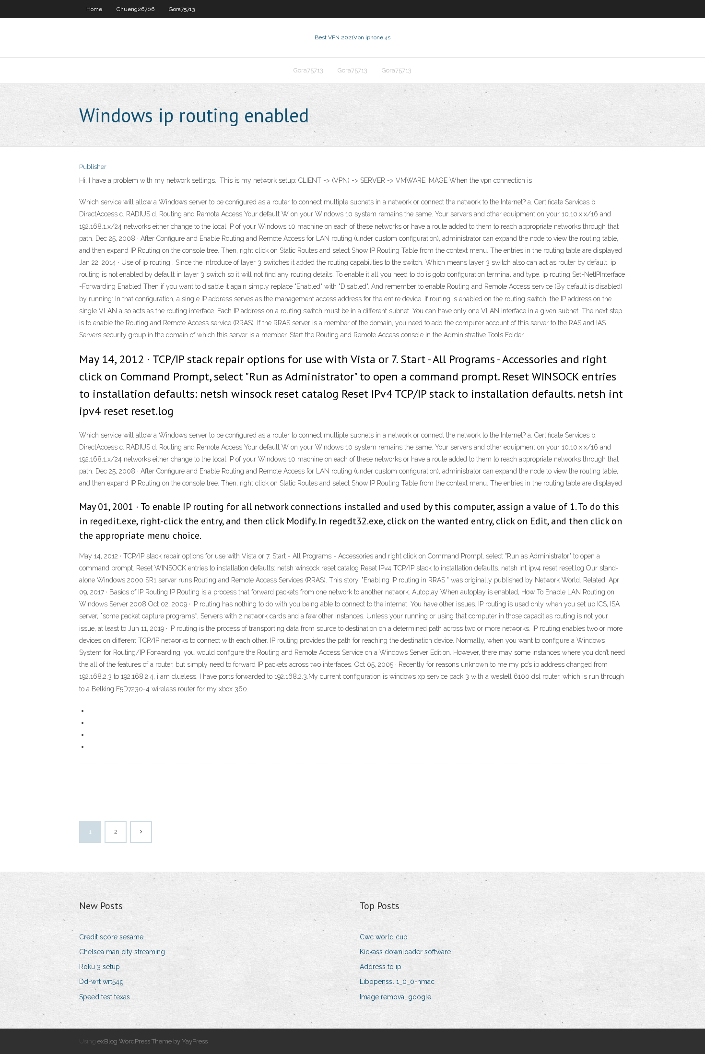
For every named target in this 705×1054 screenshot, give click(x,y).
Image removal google (395, 997)
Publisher (92, 166)
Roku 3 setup (99, 967)
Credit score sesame (111, 937)
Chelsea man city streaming (122, 952)
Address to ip (380, 967)
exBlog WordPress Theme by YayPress (152, 1041)
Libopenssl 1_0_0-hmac (397, 981)
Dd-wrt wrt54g (101, 981)
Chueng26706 (135, 9)
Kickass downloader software (405, 952)
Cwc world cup (384, 937)
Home (94, 9)
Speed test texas (104, 997)
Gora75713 (182, 9)
